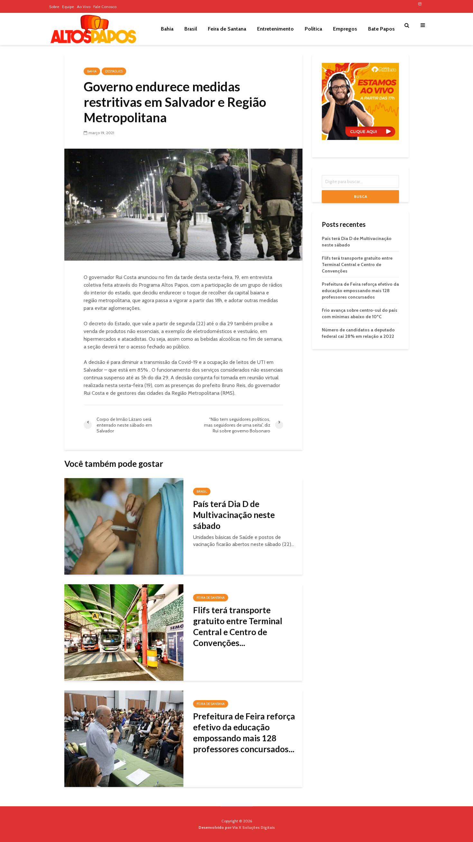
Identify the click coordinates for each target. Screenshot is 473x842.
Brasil (190, 29)
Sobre (54, 6)
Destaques (114, 71)
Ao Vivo (83, 6)
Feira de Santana (227, 29)
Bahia (167, 29)
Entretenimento (275, 29)
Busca (360, 196)
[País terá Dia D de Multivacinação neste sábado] (123, 526)
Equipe (68, 6)
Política (313, 29)
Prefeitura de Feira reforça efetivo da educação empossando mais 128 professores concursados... (244, 732)
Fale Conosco (104, 6)
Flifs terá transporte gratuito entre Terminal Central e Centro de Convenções (357, 264)
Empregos (345, 29)
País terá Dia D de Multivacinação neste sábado (234, 515)
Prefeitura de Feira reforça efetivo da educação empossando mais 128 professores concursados (360, 290)
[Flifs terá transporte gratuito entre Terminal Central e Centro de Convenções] (123, 632)
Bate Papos (381, 29)
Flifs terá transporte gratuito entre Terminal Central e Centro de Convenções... (237, 626)
